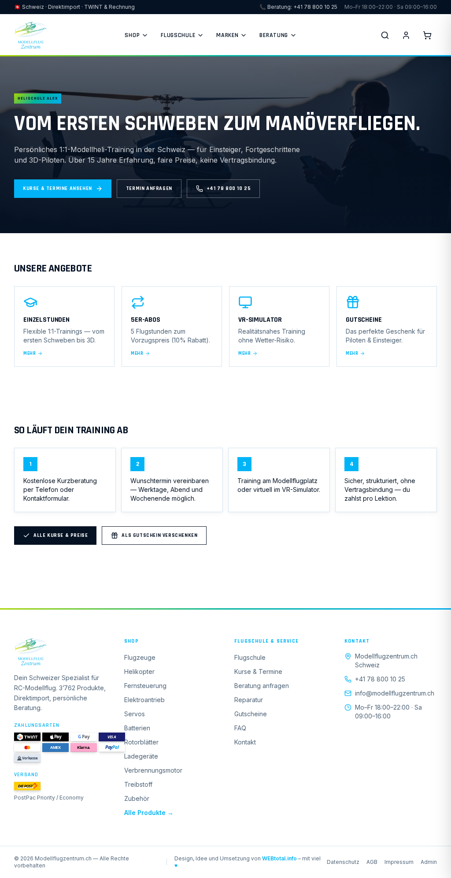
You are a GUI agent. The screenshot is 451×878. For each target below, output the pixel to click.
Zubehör (136, 798)
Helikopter (139, 671)
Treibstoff (138, 784)
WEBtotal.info (279, 858)
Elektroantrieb (144, 699)
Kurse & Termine (258, 671)
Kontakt (245, 742)
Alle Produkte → (149, 812)
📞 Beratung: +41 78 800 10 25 (298, 7)
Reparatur (248, 699)
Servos (134, 714)
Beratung (273, 35)
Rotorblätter (141, 742)
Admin (429, 862)
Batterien (137, 728)
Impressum (399, 862)
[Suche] (385, 35)
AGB (371, 862)
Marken (227, 35)
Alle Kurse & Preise (60, 535)
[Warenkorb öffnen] (427, 35)
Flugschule (178, 35)
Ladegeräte (141, 756)
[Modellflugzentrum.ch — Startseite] (30, 35)
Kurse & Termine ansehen (57, 188)
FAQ (240, 728)
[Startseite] (60, 652)
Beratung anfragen (261, 685)
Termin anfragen (149, 188)
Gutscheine (250, 714)
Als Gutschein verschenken (159, 535)
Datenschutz (343, 862)
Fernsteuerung (145, 685)
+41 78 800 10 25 (229, 188)
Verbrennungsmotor (153, 770)
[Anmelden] (406, 35)
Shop (132, 35)
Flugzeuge (139, 657)
